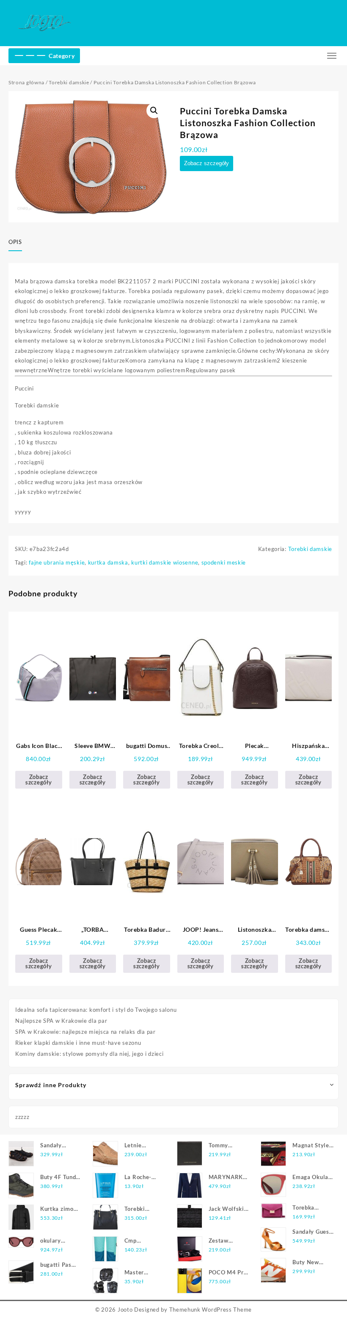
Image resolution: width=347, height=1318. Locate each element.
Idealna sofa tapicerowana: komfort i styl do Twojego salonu (95, 1009)
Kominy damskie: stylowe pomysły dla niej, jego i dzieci (89, 1053)
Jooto (125, 1309)
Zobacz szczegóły (206, 163)
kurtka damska (108, 562)
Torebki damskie (69, 82)
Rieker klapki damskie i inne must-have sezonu (78, 1042)
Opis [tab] (15, 241)
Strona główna (26, 82)
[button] (154, 110)
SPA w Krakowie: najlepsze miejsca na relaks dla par (85, 1031)
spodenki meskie (223, 562)
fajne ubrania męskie (57, 562)
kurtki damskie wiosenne (164, 562)
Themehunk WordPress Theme (210, 1309)
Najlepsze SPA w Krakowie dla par (61, 1020)
